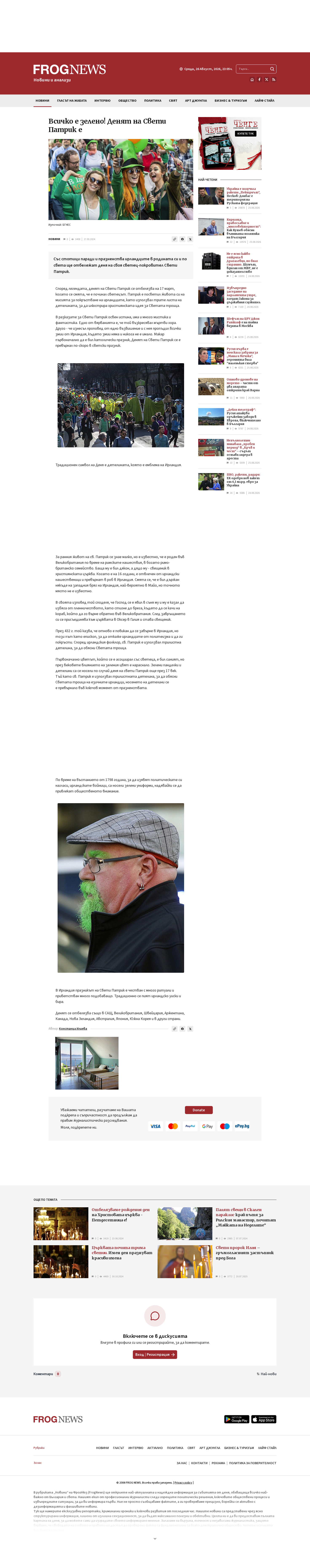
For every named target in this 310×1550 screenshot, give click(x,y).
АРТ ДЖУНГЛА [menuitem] (196, 100)
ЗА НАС (182, 1463)
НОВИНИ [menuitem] (42, 100)
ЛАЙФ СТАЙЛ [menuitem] (264, 100)
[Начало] (252, 79)
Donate (199, 1110)
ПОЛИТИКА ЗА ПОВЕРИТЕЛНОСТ (252, 1463)
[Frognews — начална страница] (58, 1419)
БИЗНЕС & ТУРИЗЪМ (239, 1448)
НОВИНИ (54, 239)
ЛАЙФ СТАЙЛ (267, 1448)
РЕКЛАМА (218, 1463)
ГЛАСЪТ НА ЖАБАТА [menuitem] (72, 100)
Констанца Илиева (73, 1029)
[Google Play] (236, 1419)
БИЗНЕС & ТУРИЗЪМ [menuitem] (231, 100)
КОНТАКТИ (199, 1463)
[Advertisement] (155, 26)
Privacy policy (183, 1483)
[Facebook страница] (259, 79)
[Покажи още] (155, 1538)
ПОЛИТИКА (175, 1448)
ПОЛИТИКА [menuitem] (152, 100)
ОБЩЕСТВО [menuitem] (127, 100)
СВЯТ (191, 1448)
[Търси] (272, 69)
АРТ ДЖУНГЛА (209, 1448)
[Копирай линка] (175, 239)
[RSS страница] (273, 79)
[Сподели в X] (190, 239)
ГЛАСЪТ (118, 1448)
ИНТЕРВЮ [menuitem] (102, 100)
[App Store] (263, 1419)
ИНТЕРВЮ (135, 1448)
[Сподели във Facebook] (182, 239)
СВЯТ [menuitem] (173, 100)
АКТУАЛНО (155, 1448)
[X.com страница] (266, 79)
